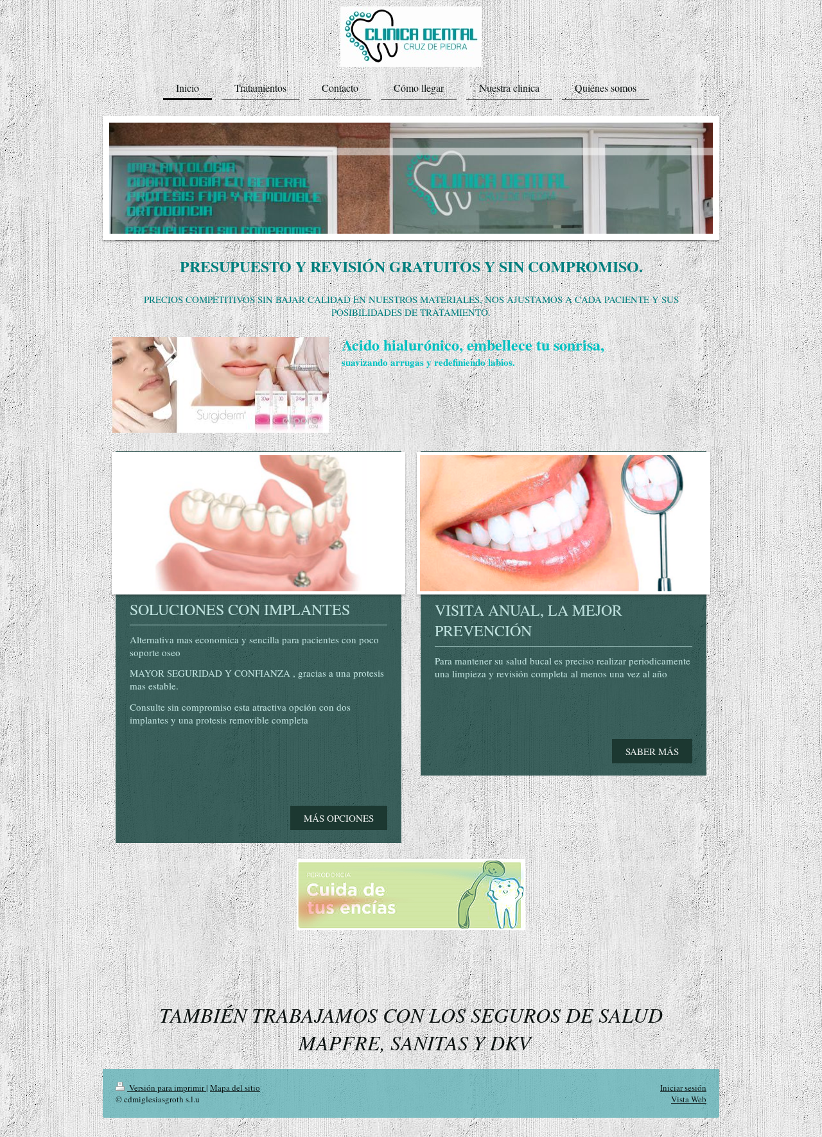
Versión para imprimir (166, 1087)
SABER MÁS (652, 751)
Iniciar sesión (683, 1087)
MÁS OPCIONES (339, 818)
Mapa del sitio (235, 1087)
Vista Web (688, 1099)
